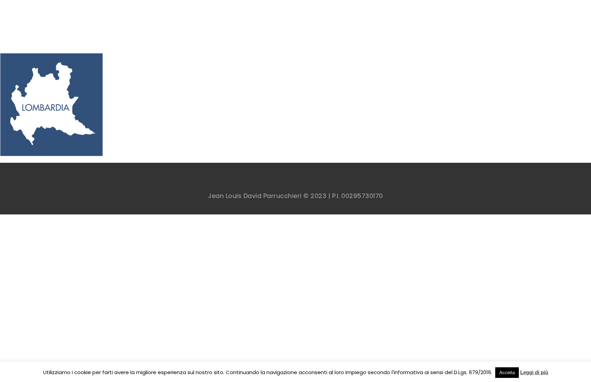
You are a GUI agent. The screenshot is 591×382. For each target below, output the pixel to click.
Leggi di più (534, 372)
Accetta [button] (507, 372)
